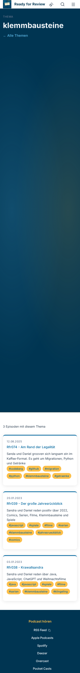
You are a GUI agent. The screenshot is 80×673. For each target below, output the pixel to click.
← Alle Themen (15, 35)
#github (34, 468)
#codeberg (16, 468)
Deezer (42, 653)
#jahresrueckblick (49, 532)
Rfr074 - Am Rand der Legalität (31, 447)
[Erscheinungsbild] (51, 4)
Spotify (42, 645)
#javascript (16, 525)
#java (12, 584)
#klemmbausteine (37, 475)
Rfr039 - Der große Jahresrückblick (35, 503)
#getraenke (62, 475)
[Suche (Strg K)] (62, 4)
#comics (14, 539)
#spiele (34, 525)
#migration (52, 468)
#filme (48, 525)
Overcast (42, 661)
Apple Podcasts (42, 638)
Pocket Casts (42, 668)
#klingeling (60, 591)
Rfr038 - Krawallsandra (25, 567)
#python (14, 475)
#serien (63, 525)
